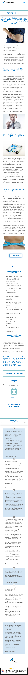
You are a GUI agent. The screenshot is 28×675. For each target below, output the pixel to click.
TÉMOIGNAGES (15, 255)
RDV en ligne (14, 397)
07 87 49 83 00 (14, 406)
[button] (27, 667)
